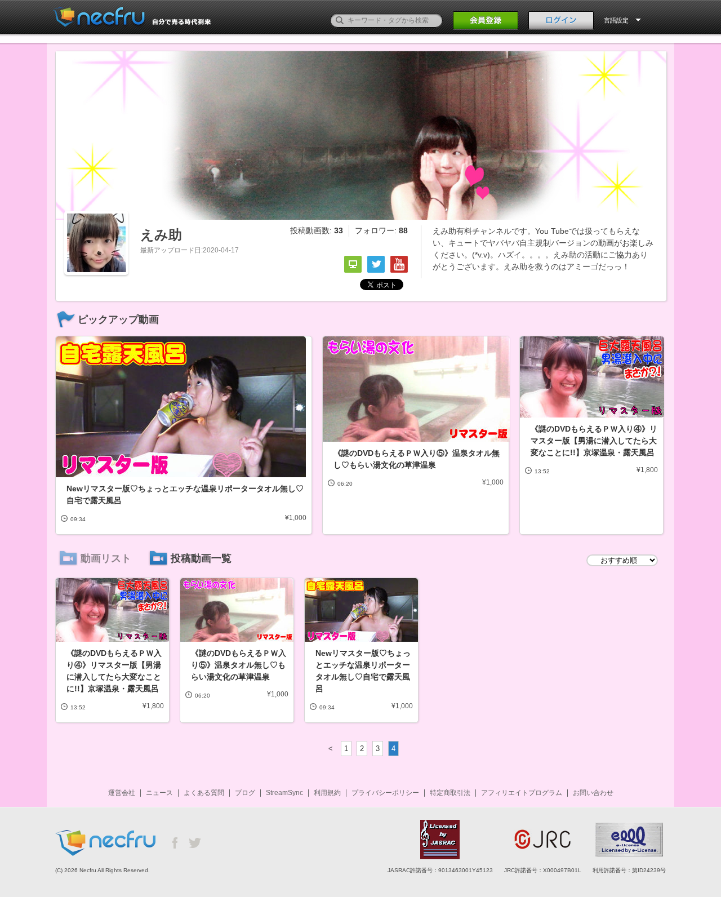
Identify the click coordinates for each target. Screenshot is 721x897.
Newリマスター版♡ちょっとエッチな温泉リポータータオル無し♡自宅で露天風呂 (185, 494)
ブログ (245, 793)
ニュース (159, 793)
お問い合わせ (593, 793)
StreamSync (284, 793)
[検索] (340, 20)
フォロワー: (381, 230)
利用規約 (327, 793)
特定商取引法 (450, 793)
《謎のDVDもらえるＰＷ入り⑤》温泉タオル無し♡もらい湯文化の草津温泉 (416, 458)
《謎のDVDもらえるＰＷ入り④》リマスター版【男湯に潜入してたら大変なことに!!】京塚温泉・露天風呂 (594, 440)
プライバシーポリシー (385, 793)
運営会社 (121, 793)
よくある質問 (204, 793)
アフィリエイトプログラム (521, 793)
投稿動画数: (316, 230)
